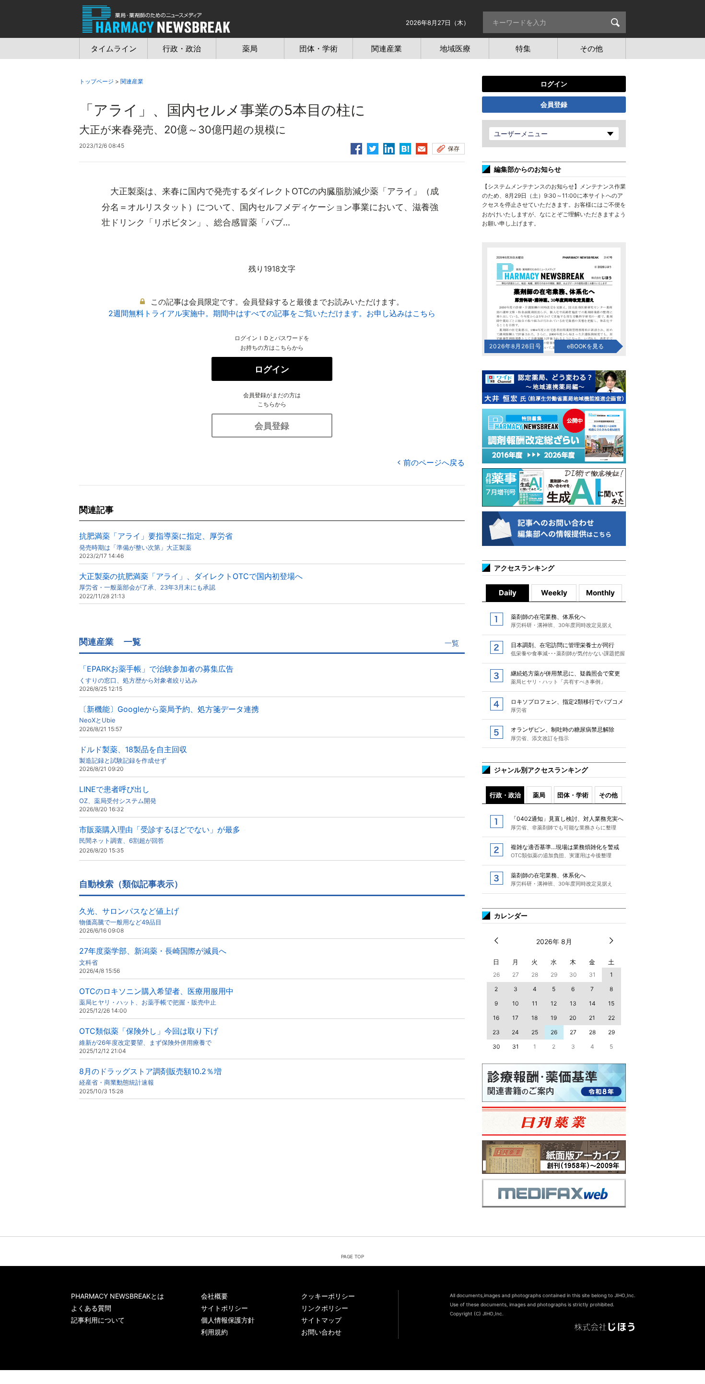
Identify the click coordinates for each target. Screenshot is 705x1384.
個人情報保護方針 (228, 1320)
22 (611, 1017)
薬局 (539, 795)
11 (535, 1003)
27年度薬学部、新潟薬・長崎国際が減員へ (152, 956)
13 (573, 1003)
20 (572, 1017)
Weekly (554, 592)
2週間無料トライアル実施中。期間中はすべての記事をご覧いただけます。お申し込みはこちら (271, 313)
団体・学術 (572, 795)
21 (592, 1017)
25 (534, 1032)
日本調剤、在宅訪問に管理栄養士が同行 (568, 649)
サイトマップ (321, 1320)
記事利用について (98, 1320)
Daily (508, 592)
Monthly (600, 592)
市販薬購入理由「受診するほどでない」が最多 (159, 834)
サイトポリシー (224, 1308)
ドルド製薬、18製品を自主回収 (133, 754)
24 (515, 1032)
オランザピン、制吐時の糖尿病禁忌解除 (562, 733)
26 (554, 1032)
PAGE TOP (352, 1256)
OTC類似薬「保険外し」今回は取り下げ (148, 1036)
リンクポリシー (324, 1308)
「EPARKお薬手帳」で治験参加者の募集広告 (156, 674)
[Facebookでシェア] (356, 147)
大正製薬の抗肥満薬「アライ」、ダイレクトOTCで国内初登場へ (191, 581)
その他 (608, 795)
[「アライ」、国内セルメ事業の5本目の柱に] (405, 147)
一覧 (452, 643)
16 (496, 1017)
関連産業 (131, 81)
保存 (453, 148)
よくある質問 (91, 1308)
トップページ (96, 81)
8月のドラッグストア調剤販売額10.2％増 (150, 1076)
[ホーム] (156, 28)
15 (611, 1003)
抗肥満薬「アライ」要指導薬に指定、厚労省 (156, 541)
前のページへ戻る (434, 462)
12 (554, 1003)
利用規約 (214, 1332)
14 (592, 1003)
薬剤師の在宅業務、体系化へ (561, 620)
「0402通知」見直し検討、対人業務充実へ (567, 822)
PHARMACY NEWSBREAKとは (117, 1296)
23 (496, 1032)
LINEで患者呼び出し (117, 794)
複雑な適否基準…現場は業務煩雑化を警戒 (565, 851)
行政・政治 (505, 795)
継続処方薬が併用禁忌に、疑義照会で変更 (565, 677)
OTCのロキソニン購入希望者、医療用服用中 (156, 996)
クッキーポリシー (328, 1296)
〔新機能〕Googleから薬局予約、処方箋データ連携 (169, 714)
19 (554, 1017)
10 (515, 1003)
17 (515, 1017)
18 (534, 1017)
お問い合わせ (321, 1332)
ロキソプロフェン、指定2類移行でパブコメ (567, 705)
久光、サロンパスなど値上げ (129, 916)
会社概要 (214, 1296)
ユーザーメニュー (521, 134)
